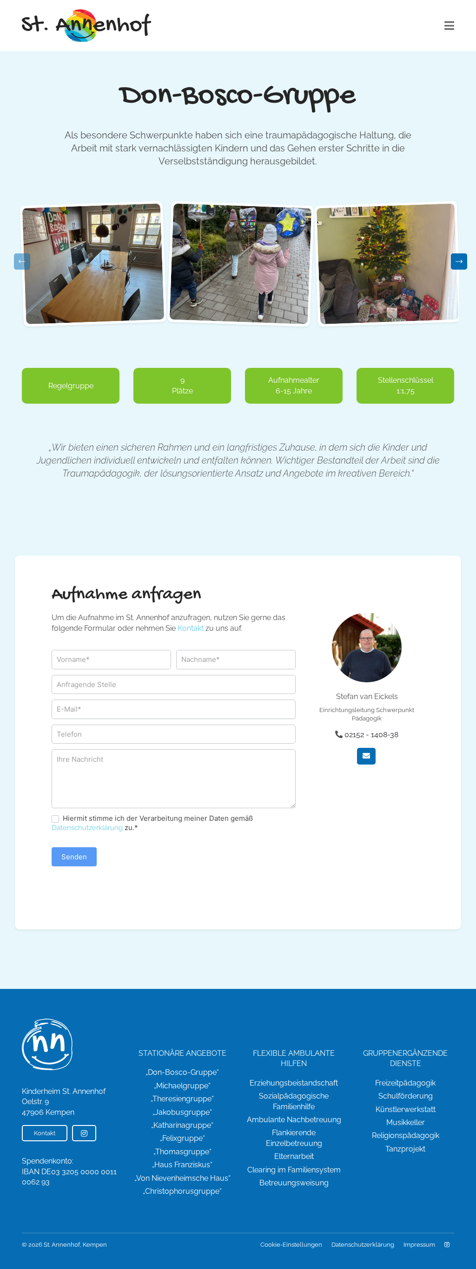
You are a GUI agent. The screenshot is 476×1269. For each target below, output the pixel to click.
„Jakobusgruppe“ (182, 1112)
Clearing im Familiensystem (294, 1169)
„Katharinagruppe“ (182, 1125)
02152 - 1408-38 (371, 734)
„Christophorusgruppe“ (182, 1191)
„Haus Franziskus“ (182, 1164)
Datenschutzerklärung (87, 828)
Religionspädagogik (405, 1135)
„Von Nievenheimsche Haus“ (182, 1178)
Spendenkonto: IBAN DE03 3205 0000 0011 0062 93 (69, 1171)
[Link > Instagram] (447, 1244)
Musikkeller (405, 1122)
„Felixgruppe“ (182, 1138)
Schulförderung (405, 1096)
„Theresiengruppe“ (182, 1098)
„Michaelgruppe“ (182, 1085)
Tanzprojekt (405, 1149)
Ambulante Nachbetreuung (294, 1119)
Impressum (419, 1244)
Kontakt (191, 628)
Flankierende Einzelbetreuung (294, 1137)
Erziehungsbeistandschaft (294, 1083)
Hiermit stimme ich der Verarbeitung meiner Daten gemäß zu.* (152, 823)
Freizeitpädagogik (405, 1083)
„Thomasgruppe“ (182, 1151)
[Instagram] (84, 1133)
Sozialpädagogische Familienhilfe (294, 1101)
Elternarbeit (294, 1156)
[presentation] (22, 262)
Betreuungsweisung (294, 1182)
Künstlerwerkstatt (406, 1109)
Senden (74, 856)
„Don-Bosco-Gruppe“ (182, 1072)
